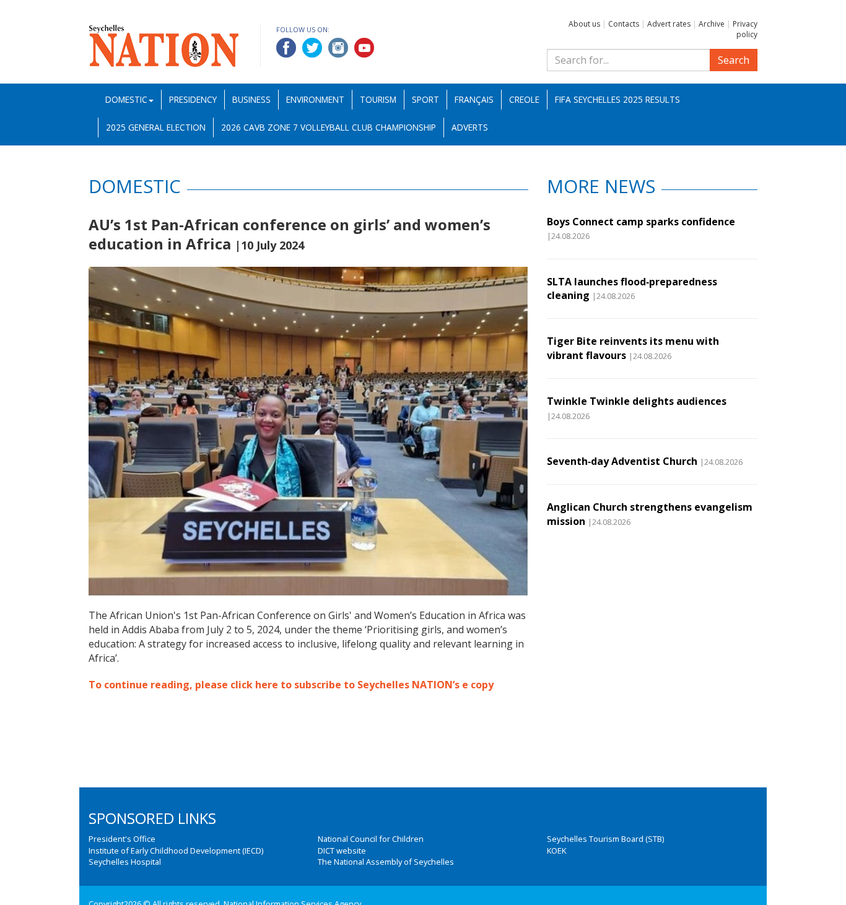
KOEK (556, 850)
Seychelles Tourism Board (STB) (605, 838)
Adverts (469, 127)
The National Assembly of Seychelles (386, 861)
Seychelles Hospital (125, 861)
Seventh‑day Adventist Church (622, 461)
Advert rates (669, 24)
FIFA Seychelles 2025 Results (617, 99)
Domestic (126, 99)
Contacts (623, 24)
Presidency (193, 99)
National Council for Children (371, 838)
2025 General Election (156, 127)
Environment (315, 99)
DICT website (342, 850)
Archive (712, 24)
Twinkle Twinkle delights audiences (636, 401)
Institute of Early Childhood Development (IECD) (176, 850)
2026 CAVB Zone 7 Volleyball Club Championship (328, 127)
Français (474, 99)
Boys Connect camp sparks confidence (641, 221)
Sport (425, 99)
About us (584, 24)
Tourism (378, 99)
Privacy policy (745, 29)
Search (733, 60)
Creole (524, 99)
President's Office (122, 838)
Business (251, 99)
